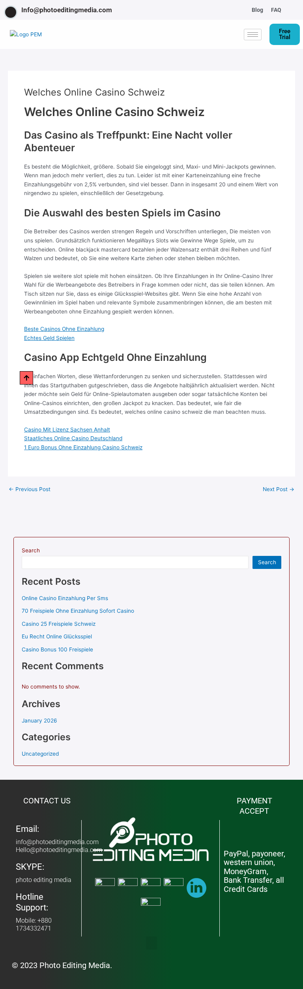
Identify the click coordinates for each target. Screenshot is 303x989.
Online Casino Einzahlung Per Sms (65, 598)
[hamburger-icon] (253, 34)
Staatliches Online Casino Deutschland (73, 438)
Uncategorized (40, 754)
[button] (295, 10)
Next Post (278, 489)
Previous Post (29, 489)
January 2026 (39, 720)
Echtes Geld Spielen (49, 338)
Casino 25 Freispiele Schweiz (58, 624)
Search (31, 550)
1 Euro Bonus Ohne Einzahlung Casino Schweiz (83, 447)
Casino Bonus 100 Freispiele (57, 649)
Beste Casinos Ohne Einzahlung (64, 329)
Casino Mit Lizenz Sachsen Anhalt (67, 429)
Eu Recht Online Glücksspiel (57, 636)
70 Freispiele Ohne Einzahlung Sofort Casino (78, 611)
